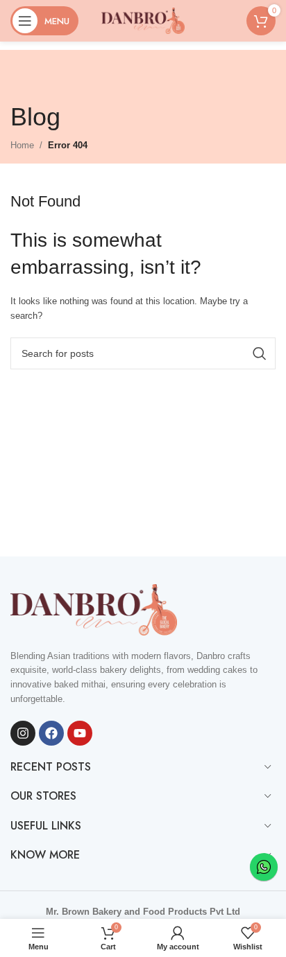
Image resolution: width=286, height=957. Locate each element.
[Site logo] (143, 20)
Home (22, 145)
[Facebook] (51, 733)
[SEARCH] (260, 353)
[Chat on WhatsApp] (264, 867)
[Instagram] (22, 733)
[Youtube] (79, 733)
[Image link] (93, 609)
